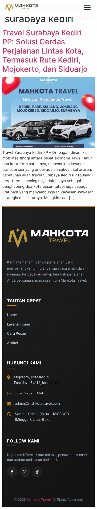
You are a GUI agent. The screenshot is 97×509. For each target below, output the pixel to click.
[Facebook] (12, 472)
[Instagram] (25, 472)
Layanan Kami (18, 324)
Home (12, 315)
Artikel (12, 343)
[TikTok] (37, 472)
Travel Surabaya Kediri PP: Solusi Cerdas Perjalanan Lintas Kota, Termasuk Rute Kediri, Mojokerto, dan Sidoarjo (45, 51)
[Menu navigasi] (87, 8)
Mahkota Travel (39, 499)
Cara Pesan (16, 333)
